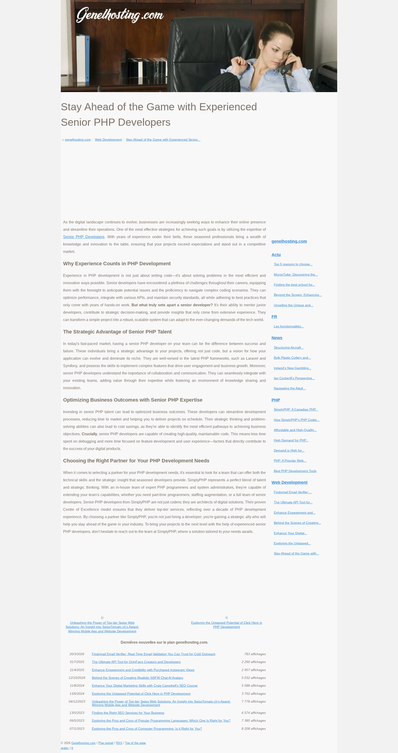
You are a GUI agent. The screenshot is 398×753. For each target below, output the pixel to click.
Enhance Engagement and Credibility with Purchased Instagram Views (143, 669)
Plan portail (105, 743)
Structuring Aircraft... (289, 347)
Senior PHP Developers (83, 237)
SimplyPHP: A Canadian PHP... (296, 409)
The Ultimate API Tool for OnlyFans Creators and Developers (136, 661)
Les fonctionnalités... (289, 326)
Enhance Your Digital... (290, 533)
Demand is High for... (289, 450)
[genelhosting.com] (199, 46)
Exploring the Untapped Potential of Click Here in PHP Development (226, 625)
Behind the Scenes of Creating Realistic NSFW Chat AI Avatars (137, 677)
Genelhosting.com (83, 743)
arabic (65, 748)
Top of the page (135, 743)
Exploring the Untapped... (292, 543)
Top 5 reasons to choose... (293, 264)
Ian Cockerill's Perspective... (294, 378)
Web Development (108, 139)
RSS (119, 743)
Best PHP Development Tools (295, 471)
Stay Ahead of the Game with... (296, 553)
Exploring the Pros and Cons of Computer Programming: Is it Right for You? (147, 728)
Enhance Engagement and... (295, 512)
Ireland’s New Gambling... (292, 368)
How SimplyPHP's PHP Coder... (296, 420)
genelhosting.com (78, 139)
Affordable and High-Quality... (295, 430)
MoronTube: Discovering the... (296, 274)
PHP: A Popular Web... (290, 460)
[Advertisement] (164, 177)
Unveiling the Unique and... (293, 305)
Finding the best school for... (294, 284)
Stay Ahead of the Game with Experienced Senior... (163, 139)
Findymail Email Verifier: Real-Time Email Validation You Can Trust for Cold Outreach (153, 654)
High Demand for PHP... (291, 440)
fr (72, 748)
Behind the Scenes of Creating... (297, 523)
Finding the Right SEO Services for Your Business (128, 712)
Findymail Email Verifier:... (293, 492)
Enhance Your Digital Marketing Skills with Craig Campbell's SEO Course (145, 685)
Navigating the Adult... (290, 388)
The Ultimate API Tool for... (293, 502)
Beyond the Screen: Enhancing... (298, 295)
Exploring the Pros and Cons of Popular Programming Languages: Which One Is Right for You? (161, 720)
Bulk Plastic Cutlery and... (292, 357)
